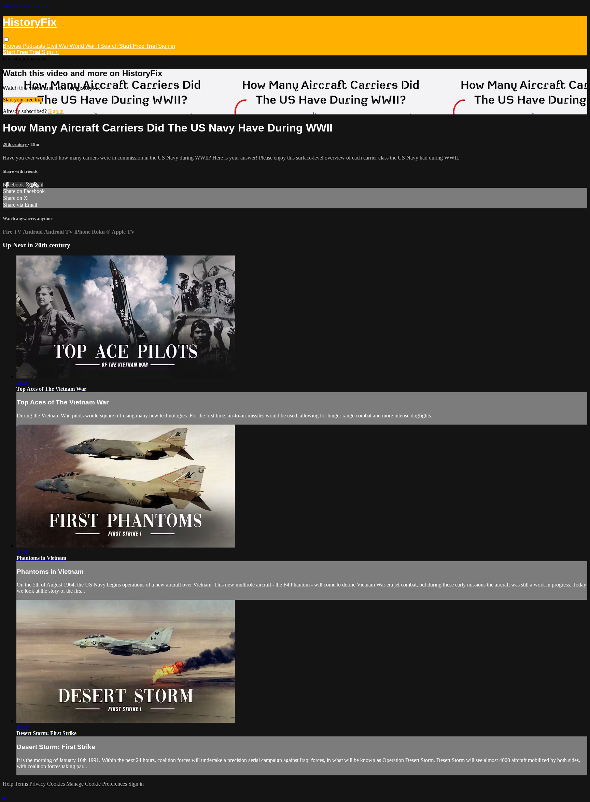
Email (37, 185)
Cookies (56, 784)
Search (109, 46)
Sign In (50, 52)
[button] (6, 39)
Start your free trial (23, 99)
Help (9, 784)
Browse (13, 46)
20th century (15, 144)
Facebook (14, 185)
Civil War (58, 46)
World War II (85, 46)
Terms (22, 784)
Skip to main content (25, 6)
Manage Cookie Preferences (97, 784)
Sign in (166, 46)
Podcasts (34, 46)
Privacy (38, 784)
